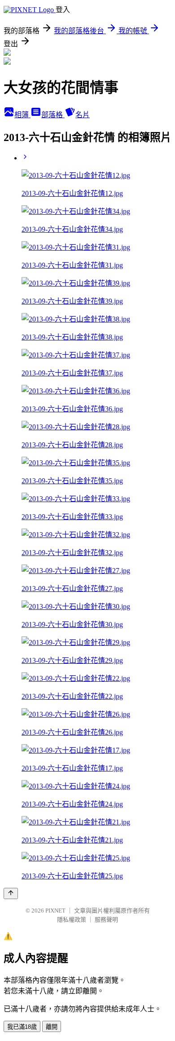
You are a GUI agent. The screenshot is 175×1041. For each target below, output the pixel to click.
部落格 (53, 115)
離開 (51, 1026)
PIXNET (55, 910)
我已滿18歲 (22, 1026)
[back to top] (11, 893)
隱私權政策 (71, 919)
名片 (82, 115)
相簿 (22, 115)
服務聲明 (106, 919)
